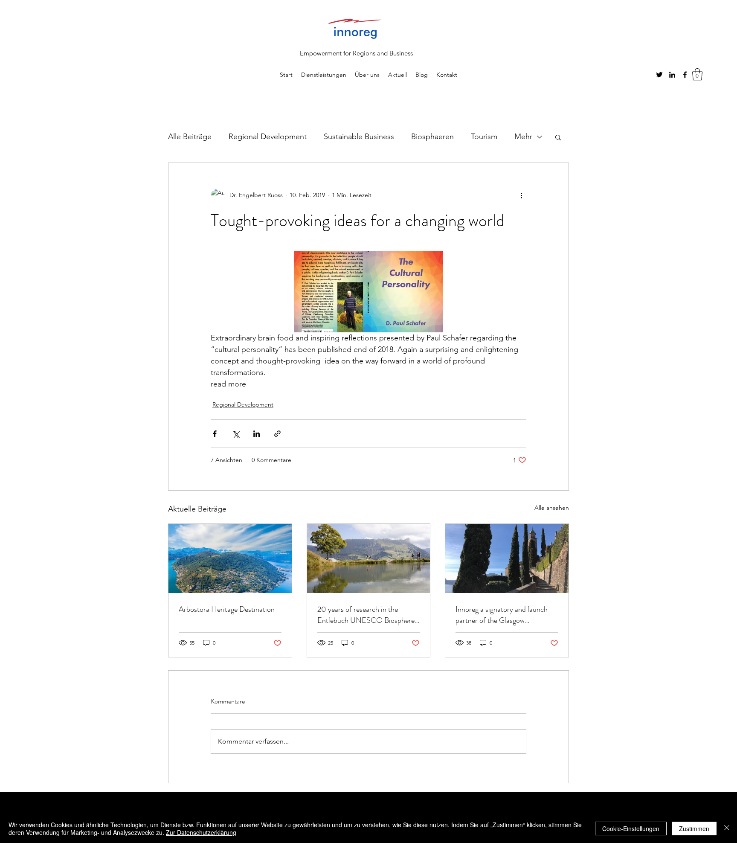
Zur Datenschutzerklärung (201, 832)
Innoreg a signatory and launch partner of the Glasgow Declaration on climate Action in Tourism (505, 615)
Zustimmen (694, 828)
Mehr (523, 136)
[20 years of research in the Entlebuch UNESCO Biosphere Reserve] (368, 558)
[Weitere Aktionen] (521, 195)
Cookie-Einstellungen (630, 828)
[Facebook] (685, 74)
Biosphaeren (432, 136)
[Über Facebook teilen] (215, 434)
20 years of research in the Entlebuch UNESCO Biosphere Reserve (366, 615)
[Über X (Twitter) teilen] (236, 434)
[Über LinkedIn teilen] (256, 434)
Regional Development (268, 136)
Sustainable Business (359, 136)
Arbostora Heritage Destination (227, 609)
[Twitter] (659, 74)
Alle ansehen (551, 508)
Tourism (484, 136)
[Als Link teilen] (277, 434)
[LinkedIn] (672, 74)
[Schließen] (727, 828)
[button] (697, 74)
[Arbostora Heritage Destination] (230, 558)
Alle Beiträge (190, 136)
